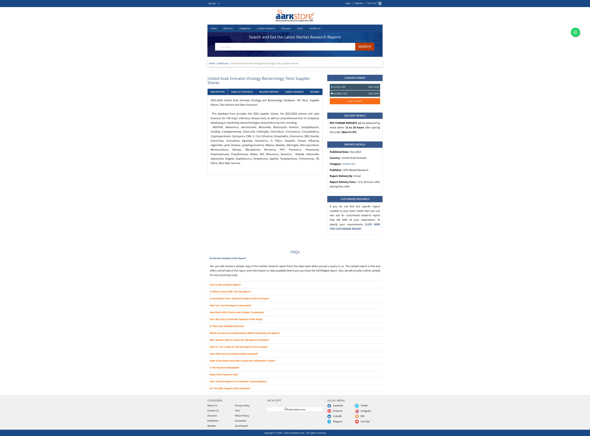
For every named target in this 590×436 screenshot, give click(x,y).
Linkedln (337, 416)
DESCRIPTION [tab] (218, 91)
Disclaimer (240, 420)
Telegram (337, 421)
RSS (361, 416)
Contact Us (315, 28)
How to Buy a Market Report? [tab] (225, 284)
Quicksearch (241, 425)
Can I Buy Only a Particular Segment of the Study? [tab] (236, 319)
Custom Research (266, 28)
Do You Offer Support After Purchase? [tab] (230, 388)
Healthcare (223, 63)
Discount (286, 28)
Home (214, 28)
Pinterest (337, 410)
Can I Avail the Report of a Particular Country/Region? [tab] (238, 381)
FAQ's (300, 28)
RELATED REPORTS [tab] (269, 91)
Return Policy (242, 415)
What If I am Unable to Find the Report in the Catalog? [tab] (239, 346)
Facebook (337, 405)
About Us (228, 28)
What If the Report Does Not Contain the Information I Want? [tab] (242, 360)
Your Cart (372, 3)
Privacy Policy (242, 405)
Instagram (365, 410)
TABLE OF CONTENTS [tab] (242, 91)
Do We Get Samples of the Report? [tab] (228, 258)
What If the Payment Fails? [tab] (224, 374)
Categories (244, 28)
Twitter (363, 405)
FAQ (237, 410)
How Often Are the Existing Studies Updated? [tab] (234, 353)
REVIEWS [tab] (314, 91)
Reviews (211, 425)
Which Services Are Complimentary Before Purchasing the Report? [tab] (245, 333)
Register (359, 3)
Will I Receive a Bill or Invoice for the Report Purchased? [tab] (239, 339)
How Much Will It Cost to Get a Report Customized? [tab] (237, 312)
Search (364, 46)
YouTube (364, 421)
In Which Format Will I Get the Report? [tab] (230, 291)
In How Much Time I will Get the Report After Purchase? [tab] (239, 298)
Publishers (212, 420)
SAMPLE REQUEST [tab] (294, 91)
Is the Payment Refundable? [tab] (225, 367)
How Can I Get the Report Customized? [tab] (230, 305)
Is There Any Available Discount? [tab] (227, 326)
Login (348, 3)
